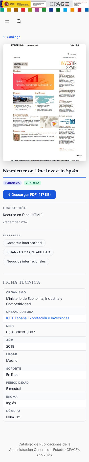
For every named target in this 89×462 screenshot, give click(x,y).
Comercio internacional (24, 243)
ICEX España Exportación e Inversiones (37, 318)
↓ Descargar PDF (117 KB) (29, 194)
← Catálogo (12, 37)
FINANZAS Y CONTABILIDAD (28, 252)
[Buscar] (18, 21)
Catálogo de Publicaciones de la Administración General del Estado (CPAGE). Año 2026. (44, 449)
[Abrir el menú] (7, 21)
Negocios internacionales (26, 261)
